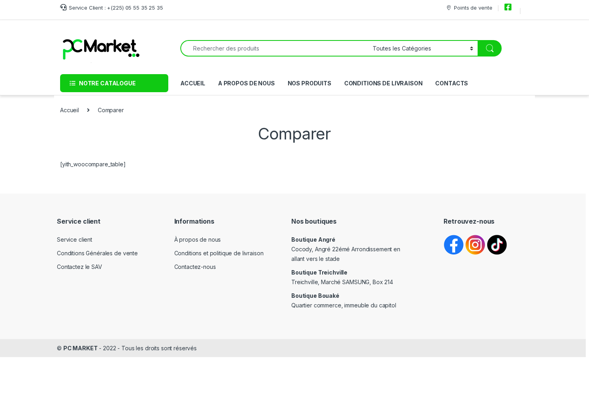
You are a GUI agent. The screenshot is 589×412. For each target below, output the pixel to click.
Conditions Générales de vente (97, 253)
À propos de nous (197, 239)
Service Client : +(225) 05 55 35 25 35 (116, 7)
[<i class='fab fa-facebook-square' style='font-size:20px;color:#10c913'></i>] (509, 7)
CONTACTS (451, 83)
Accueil (69, 110)
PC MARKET (80, 348)
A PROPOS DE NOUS (246, 83)
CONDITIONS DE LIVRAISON (383, 83)
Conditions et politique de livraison (219, 253)
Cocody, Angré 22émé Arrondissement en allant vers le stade (345, 249)
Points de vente (473, 7)
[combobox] (274, 48)
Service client (74, 239)
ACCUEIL (192, 83)
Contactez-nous (195, 266)
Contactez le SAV (79, 266)
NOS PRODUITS (309, 83)
